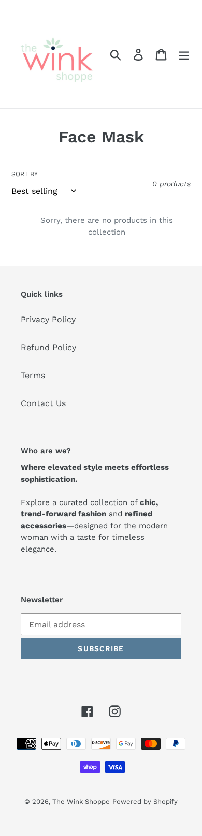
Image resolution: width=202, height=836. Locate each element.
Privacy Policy (48, 319)
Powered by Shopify (145, 801)
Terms (33, 375)
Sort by (24, 174)
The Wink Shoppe (81, 801)
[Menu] (183, 54)
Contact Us (43, 403)
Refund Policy (48, 347)
